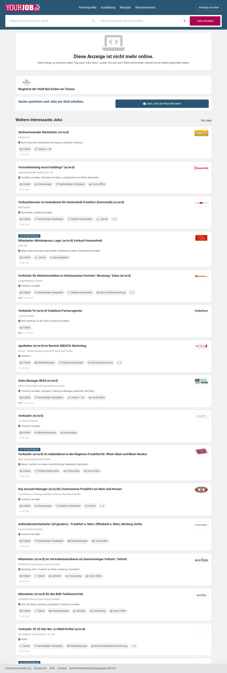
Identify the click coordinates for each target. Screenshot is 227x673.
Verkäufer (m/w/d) (30, 415)
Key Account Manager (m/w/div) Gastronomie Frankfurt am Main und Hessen (70, 489)
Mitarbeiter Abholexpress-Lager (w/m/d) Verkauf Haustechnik (60, 240)
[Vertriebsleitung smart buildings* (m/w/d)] (113, 178)
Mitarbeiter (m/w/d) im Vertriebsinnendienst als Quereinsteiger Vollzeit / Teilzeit (72, 559)
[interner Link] (22, 7)
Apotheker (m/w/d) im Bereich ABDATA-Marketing (52, 345)
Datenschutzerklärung (18, 668)
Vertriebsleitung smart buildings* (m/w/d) (46, 167)
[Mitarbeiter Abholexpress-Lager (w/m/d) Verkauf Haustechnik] (113, 249)
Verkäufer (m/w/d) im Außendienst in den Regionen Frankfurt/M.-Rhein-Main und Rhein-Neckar (82, 454)
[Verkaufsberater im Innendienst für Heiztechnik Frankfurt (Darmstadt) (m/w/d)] (113, 213)
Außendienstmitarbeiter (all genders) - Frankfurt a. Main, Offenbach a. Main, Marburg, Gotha (80, 524)
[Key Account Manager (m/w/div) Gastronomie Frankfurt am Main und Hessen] (113, 499)
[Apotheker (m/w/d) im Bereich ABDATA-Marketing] (113, 356)
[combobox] (48, 21)
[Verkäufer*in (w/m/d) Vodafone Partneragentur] (113, 321)
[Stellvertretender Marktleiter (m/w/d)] (113, 143)
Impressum (40, 668)
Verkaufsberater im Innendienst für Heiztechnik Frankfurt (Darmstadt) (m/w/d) (71, 202)
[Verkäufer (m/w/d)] (113, 426)
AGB (52, 668)
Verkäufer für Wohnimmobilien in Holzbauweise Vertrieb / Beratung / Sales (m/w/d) (74, 275)
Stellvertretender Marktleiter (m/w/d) (43, 132)
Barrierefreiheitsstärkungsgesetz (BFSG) (92, 668)
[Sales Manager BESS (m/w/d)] (113, 391)
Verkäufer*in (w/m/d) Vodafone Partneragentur (50, 310)
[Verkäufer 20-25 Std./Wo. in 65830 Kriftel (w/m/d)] (113, 639)
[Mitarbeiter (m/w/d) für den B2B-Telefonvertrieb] (113, 604)
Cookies (62, 668)
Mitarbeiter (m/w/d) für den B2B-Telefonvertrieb (50, 594)
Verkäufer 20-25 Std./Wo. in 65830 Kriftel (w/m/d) (51, 629)
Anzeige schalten (209, 7)
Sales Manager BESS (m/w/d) (38, 380)
